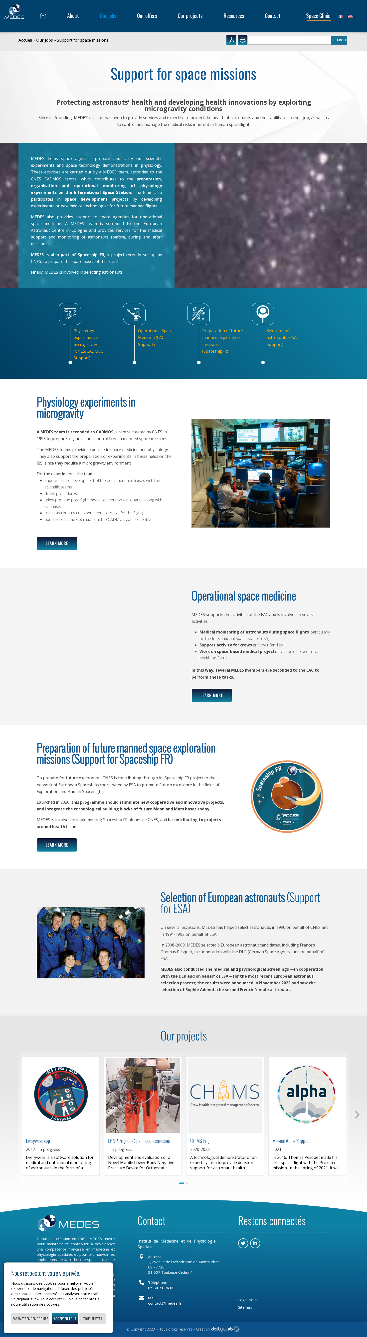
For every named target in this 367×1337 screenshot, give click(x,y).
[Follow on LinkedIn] (255, 1243)
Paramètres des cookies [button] (30, 1318)
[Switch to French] (340, 15)
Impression (242, 40)
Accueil (25, 40)
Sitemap (245, 1307)
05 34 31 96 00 (161, 1287)
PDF (231, 40)
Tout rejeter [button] (92, 1318)
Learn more (57, 543)
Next (357, 1114)
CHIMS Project (202, 1141)
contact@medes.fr (165, 1303)
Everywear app (38, 1141)
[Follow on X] (243, 1243)
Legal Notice (249, 1300)
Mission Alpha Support (291, 1141)
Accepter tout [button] (65, 1318)
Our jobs (44, 40)
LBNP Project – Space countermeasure (140, 1141)
